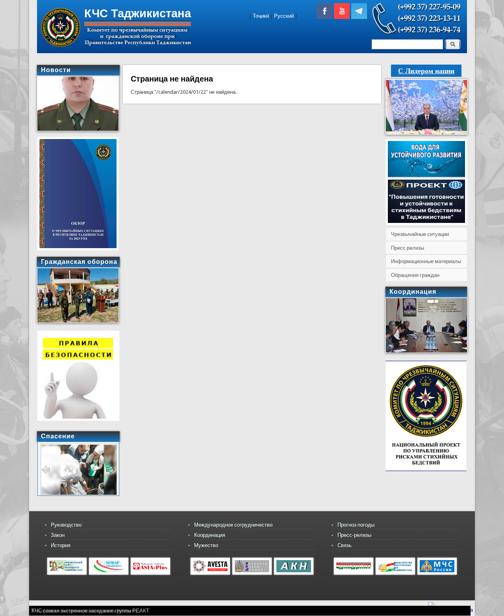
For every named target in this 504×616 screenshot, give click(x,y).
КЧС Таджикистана (137, 13)
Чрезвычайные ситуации (420, 234)
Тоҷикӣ (261, 16)
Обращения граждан (415, 275)
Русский (284, 16)
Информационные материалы (426, 261)
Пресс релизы (407, 248)
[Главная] (60, 45)
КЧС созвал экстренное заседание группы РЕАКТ (90, 611)
